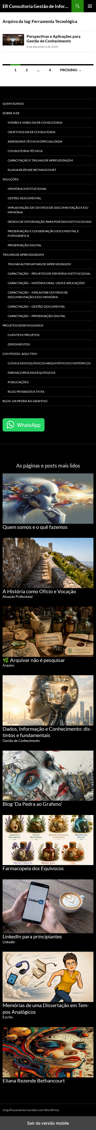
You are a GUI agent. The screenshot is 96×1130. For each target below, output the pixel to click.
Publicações (18, 382)
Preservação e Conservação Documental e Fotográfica (43, 233)
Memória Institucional (27, 189)
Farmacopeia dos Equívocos (31, 373)
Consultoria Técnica (25, 151)
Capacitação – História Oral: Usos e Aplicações (46, 283)
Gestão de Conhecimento (21, 741)
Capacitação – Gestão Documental (36, 306)
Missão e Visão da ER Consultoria (35, 122)
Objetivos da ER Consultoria (31, 132)
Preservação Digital (24, 245)
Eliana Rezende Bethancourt (32, 170)
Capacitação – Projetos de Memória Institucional (49, 273)
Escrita (8, 1017)
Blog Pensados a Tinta (26, 391)
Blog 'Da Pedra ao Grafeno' (32, 804)
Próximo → (71, 70)
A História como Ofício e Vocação (39, 591)
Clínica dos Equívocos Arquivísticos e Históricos (49, 363)
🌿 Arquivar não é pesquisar (34, 660)
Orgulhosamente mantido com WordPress (31, 1110)
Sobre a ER (11, 113)
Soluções (10, 179)
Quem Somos (13, 104)
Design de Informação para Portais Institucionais (49, 222)
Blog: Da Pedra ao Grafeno (25, 401)
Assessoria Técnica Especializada (35, 141)
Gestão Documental (24, 198)
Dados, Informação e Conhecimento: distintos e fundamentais (47, 732)
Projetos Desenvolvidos (23, 325)
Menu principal (90, 6)
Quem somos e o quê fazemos (35, 527)
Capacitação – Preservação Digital (36, 316)
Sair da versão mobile (48, 1123)
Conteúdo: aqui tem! (20, 354)
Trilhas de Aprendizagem (23, 255)
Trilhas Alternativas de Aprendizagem (39, 264)
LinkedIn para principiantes (32, 936)
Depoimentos (19, 344)
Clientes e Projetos (23, 335)
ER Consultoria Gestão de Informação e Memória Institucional (37, 6)
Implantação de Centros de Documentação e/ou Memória (48, 210)
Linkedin (9, 942)
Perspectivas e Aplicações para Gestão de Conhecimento (53, 38)
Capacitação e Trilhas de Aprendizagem (40, 160)
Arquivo (8, 665)
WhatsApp (28, 424)
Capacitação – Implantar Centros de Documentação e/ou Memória (38, 294)
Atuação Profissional (18, 597)
